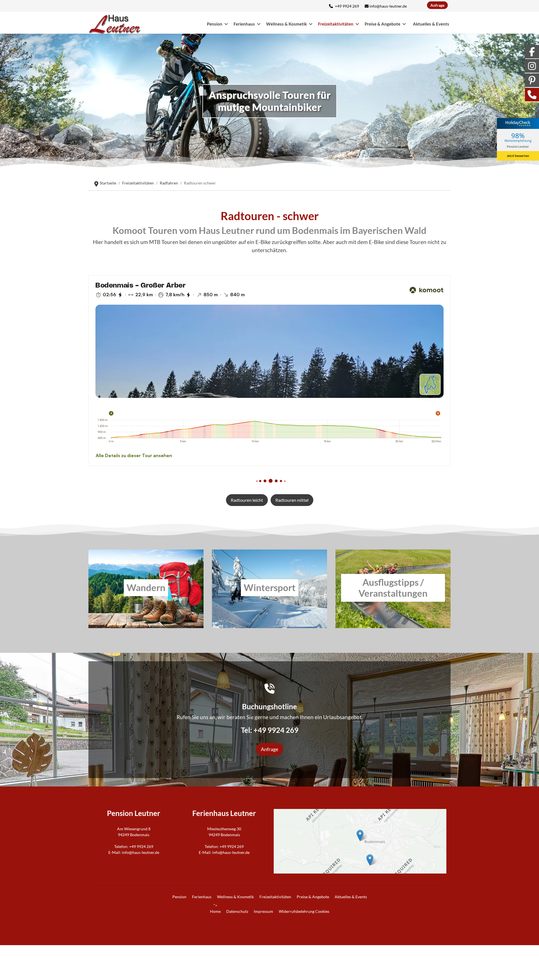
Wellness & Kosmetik (286, 23)
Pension (214, 23)
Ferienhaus (244, 23)
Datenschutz (237, 911)
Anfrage (437, 5)
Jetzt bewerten (518, 156)
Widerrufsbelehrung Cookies (304, 911)
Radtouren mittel (292, 500)
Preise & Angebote (382, 23)
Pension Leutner (518, 146)
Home (215, 911)
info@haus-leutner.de (388, 6)
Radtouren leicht (247, 500)
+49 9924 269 (347, 6)
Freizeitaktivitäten (335, 23)
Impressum (263, 911)
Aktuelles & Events (431, 23)
